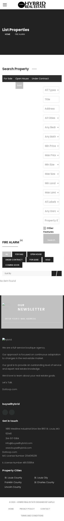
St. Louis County (13, 477)
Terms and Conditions (32, 515)
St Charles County (44, 482)
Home (7, 34)
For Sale (8, 78)
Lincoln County (12, 487)
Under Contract (40, 78)
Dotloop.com (10, 389)
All (6, 254)
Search (51, 240)
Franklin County (13, 482)
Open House (22, 78)
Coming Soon (32, 85)
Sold (19, 85)
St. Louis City (41, 477)
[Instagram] (12, 412)
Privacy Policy (27, 508)
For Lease (9, 85)
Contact (45, 508)
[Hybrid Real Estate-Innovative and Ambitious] (32, 4)
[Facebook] (5, 412)
